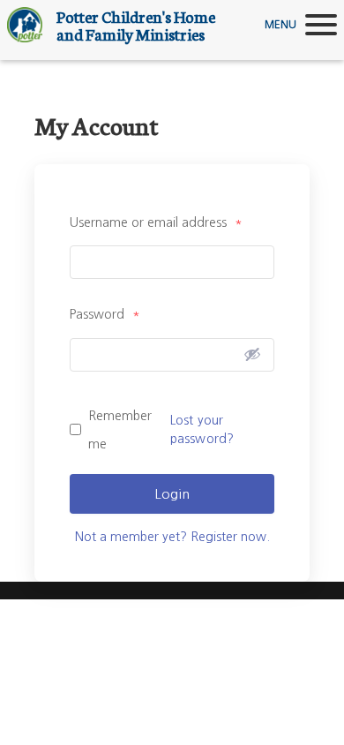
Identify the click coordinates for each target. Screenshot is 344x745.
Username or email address (156, 222)
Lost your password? (202, 429)
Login (172, 493)
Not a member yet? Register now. (172, 537)
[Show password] (252, 354)
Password (105, 314)
